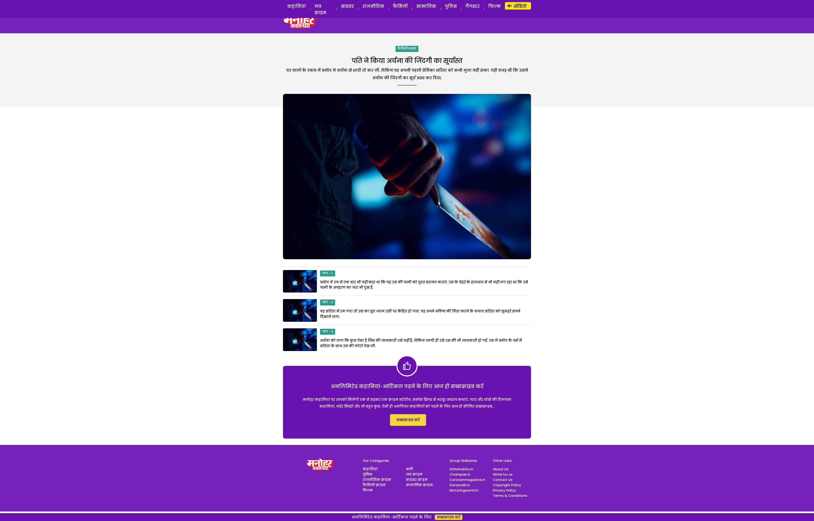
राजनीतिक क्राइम (377, 479)
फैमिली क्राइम (407, 49)
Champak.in (459, 474)
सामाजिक (426, 6)
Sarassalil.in (459, 485)
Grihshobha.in (461, 469)
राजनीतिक (373, 6)
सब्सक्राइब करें (408, 420)
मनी (409, 469)
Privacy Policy (504, 490)
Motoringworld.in (463, 490)
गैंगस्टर (472, 6)
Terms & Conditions (510, 495)
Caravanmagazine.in (467, 479)
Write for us (503, 474)
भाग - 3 (327, 332)
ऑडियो (520, 6)
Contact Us (503, 479)
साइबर (347, 6)
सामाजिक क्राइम (419, 485)
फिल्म (494, 6)
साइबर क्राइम (417, 479)
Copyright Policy (507, 485)
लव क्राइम (320, 9)
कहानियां (296, 6)
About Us (501, 469)
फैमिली (400, 6)
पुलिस (451, 6)
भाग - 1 (327, 273)
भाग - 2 (327, 302)
